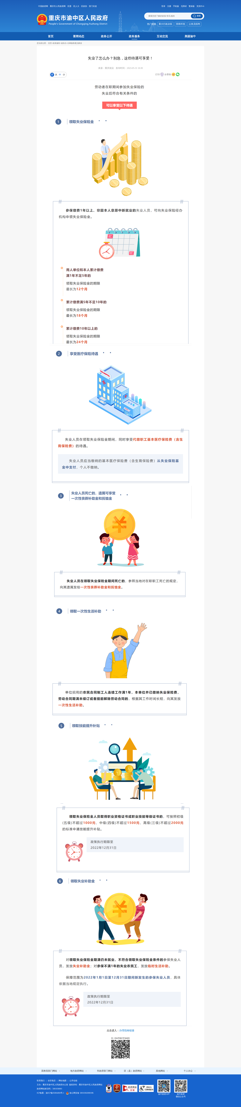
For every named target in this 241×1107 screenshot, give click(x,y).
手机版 (176, 6)
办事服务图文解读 (74, 43)
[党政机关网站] (117, 1088)
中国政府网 (43, 6)
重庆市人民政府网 (58, 6)
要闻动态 (78, 36)
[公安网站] (109, 1088)
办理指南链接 (126, 1030)
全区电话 (52, 1081)
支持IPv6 (200, 6)
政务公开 (106, 36)
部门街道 (93, 6)
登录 (163, 6)
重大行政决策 (165, 24)
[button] (159, 75)
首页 (51, 36)
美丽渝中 (190, 36)
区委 (69, 6)
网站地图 (62, 1081)
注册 (169, 6)
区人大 (76, 6)
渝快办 (63, 43)
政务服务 (134, 36)
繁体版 (192, 6)
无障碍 (184, 6)
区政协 (84, 6)
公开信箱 (73, 1081)
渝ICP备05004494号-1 (55, 1093)
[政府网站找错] (130, 1088)
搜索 (199, 16)
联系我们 (41, 1081)
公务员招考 (194, 24)
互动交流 (162, 36)
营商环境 (180, 24)
